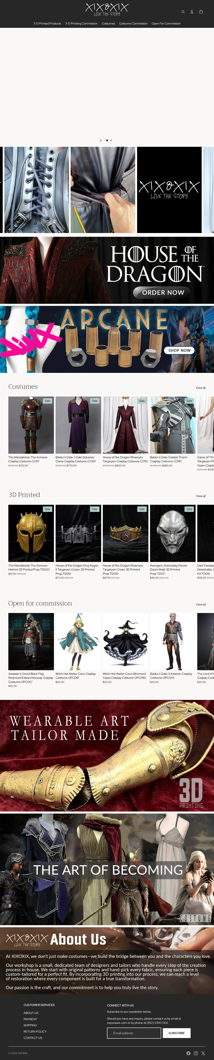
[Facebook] (188, 1053)
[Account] (191, 11)
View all (201, 388)
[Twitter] (203, 1053)
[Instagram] (195, 1053)
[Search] (183, 11)
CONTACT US (33, 1038)
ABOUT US (31, 1013)
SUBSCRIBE (177, 1033)
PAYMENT (30, 1019)
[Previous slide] (7, 86)
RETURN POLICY (35, 1031)
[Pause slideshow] (101, 140)
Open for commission (40, 603)
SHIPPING (30, 1025)
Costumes (23, 386)
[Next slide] (207, 86)
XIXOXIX (23, 1053)
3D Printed (24, 495)
